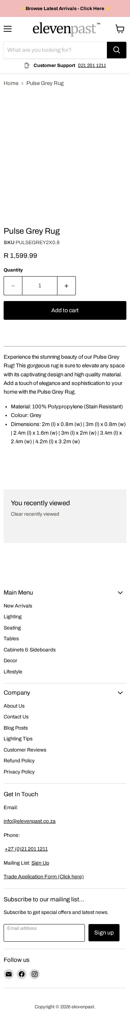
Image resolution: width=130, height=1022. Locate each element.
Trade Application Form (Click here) (44, 876)
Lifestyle (13, 671)
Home (11, 83)
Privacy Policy (19, 772)
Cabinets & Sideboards (30, 650)
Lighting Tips (18, 738)
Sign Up (40, 863)
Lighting (13, 616)
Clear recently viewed (35, 514)
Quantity (13, 270)
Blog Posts (16, 728)
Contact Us (16, 717)
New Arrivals (18, 606)
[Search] (116, 50)
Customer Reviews (25, 750)
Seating (12, 628)
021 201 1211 (92, 65)
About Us (14, 706)
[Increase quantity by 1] (66, 285)
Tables (11, 638)
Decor (10, 660)
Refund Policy (19, 760)
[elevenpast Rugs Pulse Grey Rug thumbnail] (15, 231)
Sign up (104, 932)
